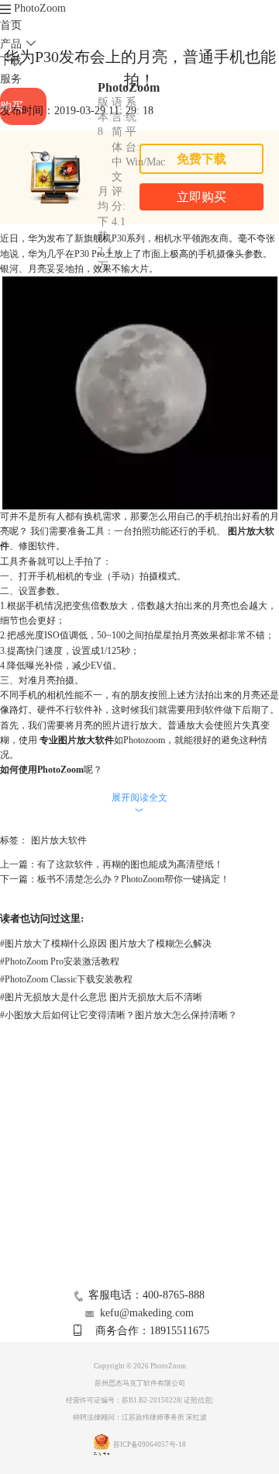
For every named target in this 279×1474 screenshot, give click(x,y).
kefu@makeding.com (147, 1313)
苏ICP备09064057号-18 (149, 1444)
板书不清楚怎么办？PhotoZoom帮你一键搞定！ (133, 879)
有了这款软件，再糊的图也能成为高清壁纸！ (130, 864)
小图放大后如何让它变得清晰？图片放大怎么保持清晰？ (118, 1015)
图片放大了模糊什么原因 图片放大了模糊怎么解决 (106, 943)
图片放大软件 (59, 840)
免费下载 (201, 158)
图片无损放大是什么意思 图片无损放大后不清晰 (101, 997)
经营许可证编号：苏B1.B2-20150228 (123, 1400)
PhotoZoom (40, 8)
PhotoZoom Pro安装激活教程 (59, 961)
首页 (11, 25)
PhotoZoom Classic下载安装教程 (66, 979)
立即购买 (201, 196)
